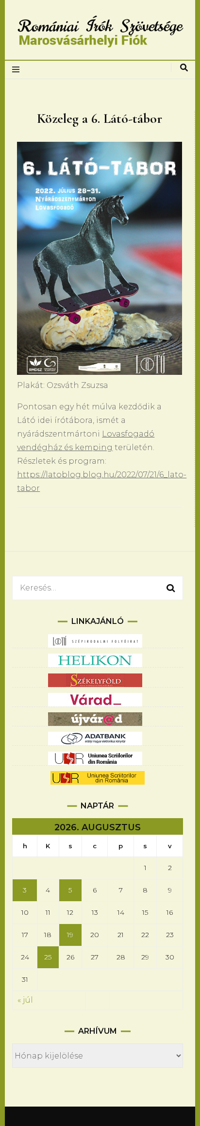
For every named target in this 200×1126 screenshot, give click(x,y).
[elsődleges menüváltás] (18, 69)
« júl (25, 1000)
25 (47, 957)
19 (70, 934)
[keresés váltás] (184, 68)
